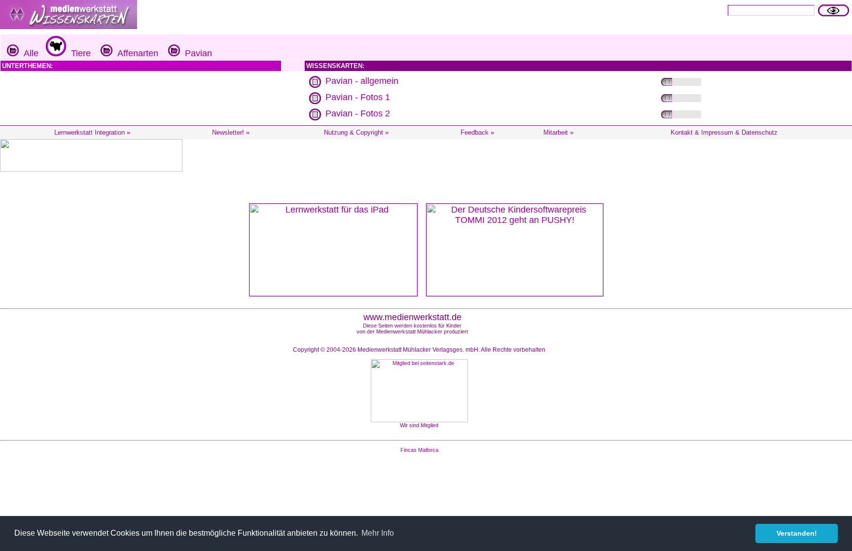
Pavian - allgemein (361, 81)
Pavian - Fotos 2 (357, 113)
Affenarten (135, 53)
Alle (28, 53)
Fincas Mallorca (419, 450)
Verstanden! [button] (797, 533)
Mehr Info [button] (377, 533)
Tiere (78, 53)
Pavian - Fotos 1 (357, 97)
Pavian (196, 53)
